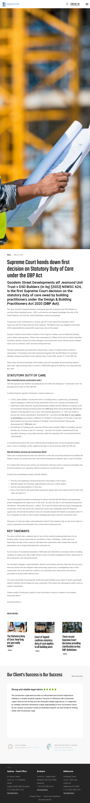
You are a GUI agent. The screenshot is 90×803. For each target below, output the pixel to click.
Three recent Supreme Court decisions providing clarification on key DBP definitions (71, 643)
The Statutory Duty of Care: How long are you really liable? (16, 641)
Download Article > (14, 602)
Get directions (12, 793)
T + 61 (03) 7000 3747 (72, 790)
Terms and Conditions (52, 796)
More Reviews (77, 676)
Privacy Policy (35, 796)
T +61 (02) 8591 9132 (15, 790)
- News (9, 650)
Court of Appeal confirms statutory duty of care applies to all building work (44, 642)
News (9, 255)
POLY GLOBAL (35, 747)
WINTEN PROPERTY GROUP (64, 750)
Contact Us (75, 4)
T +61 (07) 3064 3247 (45, 786)
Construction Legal (26, 592)
